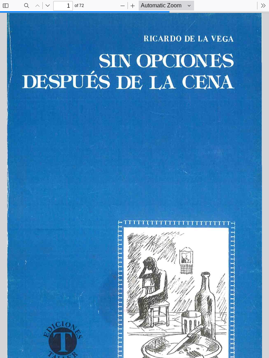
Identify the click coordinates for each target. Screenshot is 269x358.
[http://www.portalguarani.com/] (134, 14)
